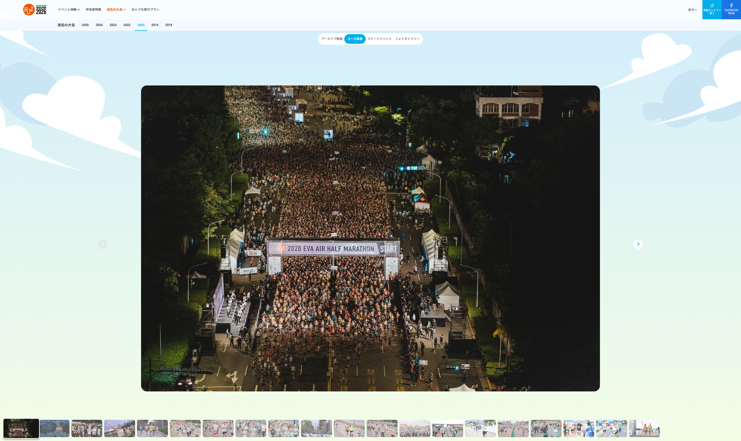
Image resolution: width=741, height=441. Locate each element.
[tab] (331, 39)
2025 (85, 25)
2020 (140, 25)
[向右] (738, 25)
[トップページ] (34, 9)
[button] (102, 244)
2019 (154, 25)
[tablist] (370, 39)
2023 (113, 25)
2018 (168, 25)
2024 (99, 25)
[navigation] (89, 25)
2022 (127, 25)
